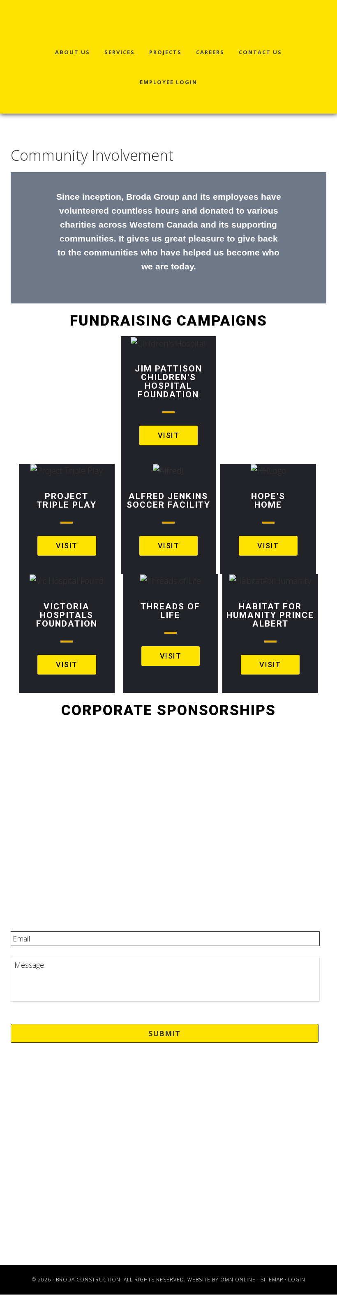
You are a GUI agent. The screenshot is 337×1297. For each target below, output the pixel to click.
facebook (168, 1169)
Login (296, 1279)
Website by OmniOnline (221, 1279)
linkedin (168, 1194)
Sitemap (272, 1279)
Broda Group (40, 22)
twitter (168, 1181)
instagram (168, 1205)
